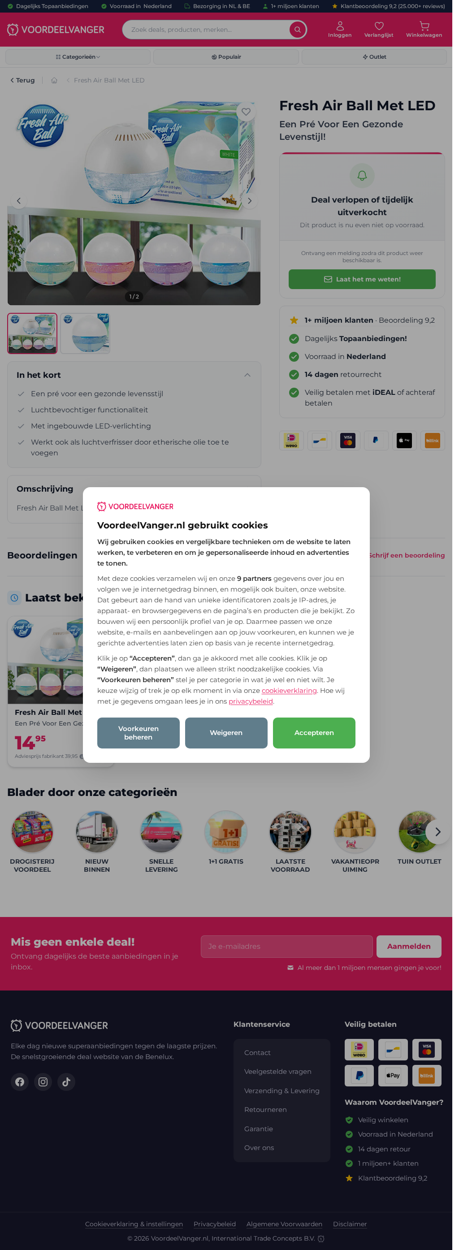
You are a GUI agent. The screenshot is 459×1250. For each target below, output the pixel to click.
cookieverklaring (289, 690)
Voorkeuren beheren (138, 732)
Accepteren (314, 732)
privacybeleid (251, 701)
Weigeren (226, 732)
